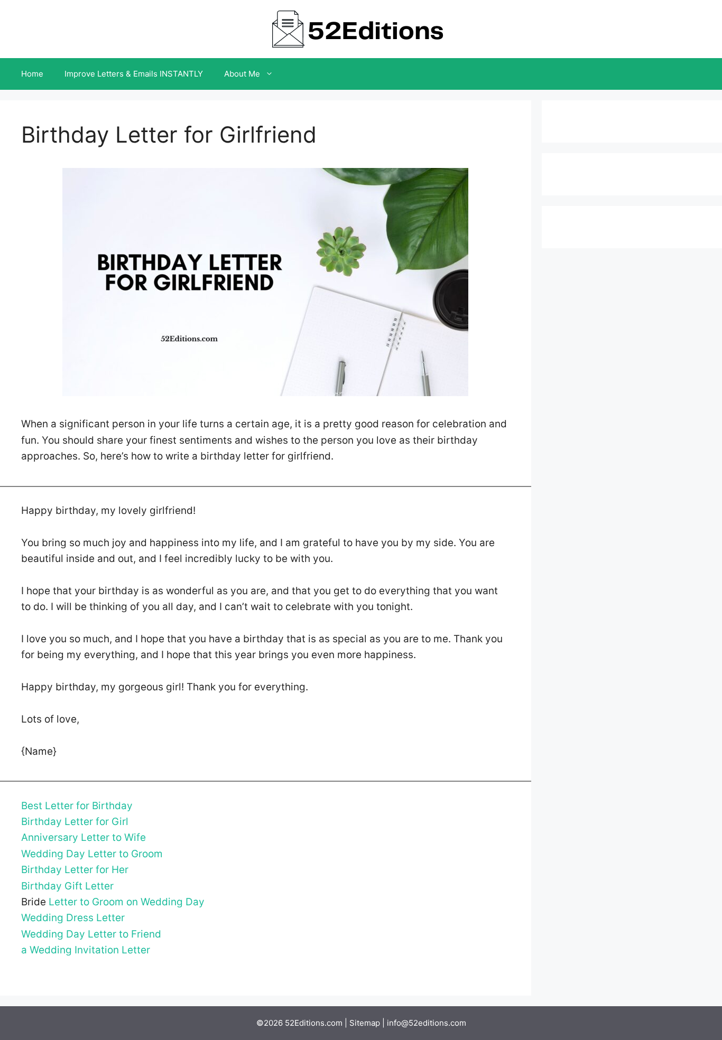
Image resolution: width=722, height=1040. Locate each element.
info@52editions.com (426, 1023)
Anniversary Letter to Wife (83, 837)
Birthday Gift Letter (67, 886)
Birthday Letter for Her (74, 870)
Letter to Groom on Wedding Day (127, 902)
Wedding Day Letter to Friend (91, 934)
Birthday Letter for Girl (74, 822)
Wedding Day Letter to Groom (92, 854)
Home (32, 74)
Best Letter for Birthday (77, 806)
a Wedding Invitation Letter (85, 950)
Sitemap (364, 1023)
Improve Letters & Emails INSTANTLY (133, 74)
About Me (242, 74)
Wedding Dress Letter (73, 918)
